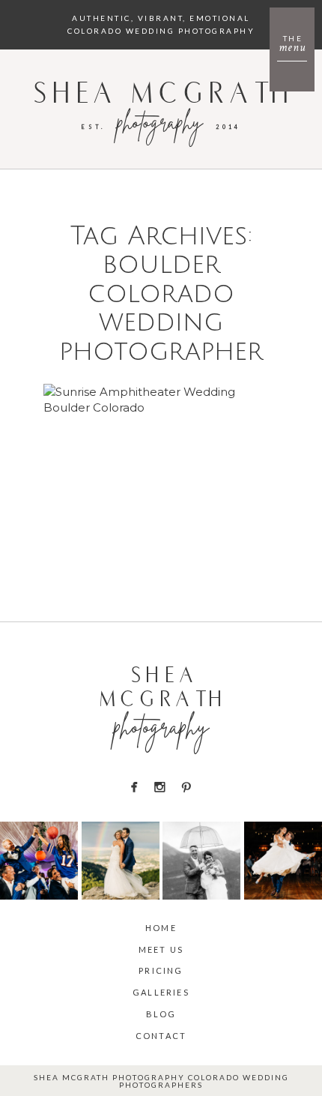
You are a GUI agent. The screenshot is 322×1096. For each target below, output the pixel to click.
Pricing (161, 970)
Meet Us (161, 949)
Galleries (161, 992)
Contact (161, 1036)
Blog (161, 1014)
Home (161, 928)
